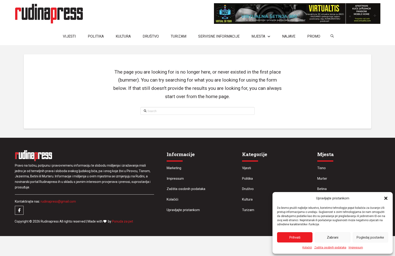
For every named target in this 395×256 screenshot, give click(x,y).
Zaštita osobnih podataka (330, 247)
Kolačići (307, 247)
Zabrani (332, 237)
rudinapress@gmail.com (58, 201)
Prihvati (294, 237)
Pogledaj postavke (370, 237)
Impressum (356, 247)
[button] (386, 198)
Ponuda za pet (122, 221)
